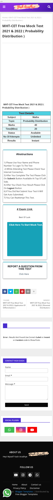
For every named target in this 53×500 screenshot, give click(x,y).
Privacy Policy (19, 488)
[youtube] (32, 430)
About (24, 484)
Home (4, 17)
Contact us (36, 484)
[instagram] (21, 430)
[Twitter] (10, 291)
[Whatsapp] (16, 291)
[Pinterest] (22, 291)
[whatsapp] (9, 430)
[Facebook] (4, 291)
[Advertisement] (26, 74)
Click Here (23, 274)
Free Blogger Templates (26, 494)
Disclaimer (35, 488)
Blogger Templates (24, 491)
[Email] (28, 291)
